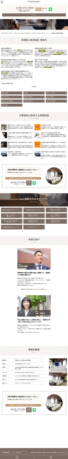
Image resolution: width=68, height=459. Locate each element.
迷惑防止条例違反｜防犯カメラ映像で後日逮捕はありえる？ (15, 71)
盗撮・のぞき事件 (5, 97)
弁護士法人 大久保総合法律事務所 (23, 383)
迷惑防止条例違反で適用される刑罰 (43, 48)
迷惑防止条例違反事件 (51, 101)
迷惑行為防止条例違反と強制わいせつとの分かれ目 (13, 59)
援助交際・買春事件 (28, 97)
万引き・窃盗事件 (50, 97)
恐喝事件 (26, 93)
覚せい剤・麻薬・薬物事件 (7, 101)
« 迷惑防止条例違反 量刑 (7, 83)
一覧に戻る (34, 86)
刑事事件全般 (5, 105)
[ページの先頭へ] (65, 452)
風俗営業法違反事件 (28, 101)
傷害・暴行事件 (5, 93)
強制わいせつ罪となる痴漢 (41, 59)
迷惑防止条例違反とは (6, 48)
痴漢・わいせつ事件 (51, 93)
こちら (45, 289)
